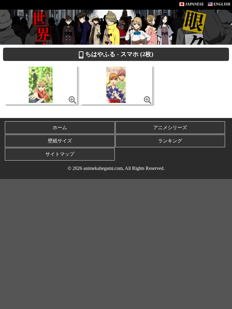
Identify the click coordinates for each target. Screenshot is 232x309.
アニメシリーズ (170, 127)
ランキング (170, 140)
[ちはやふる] (41, 84)
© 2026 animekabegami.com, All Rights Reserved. (116, 168)
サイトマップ (59, 154)
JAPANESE (194, 4)
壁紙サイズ (60, 140)
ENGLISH (221, 4)
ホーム (60, 127)
